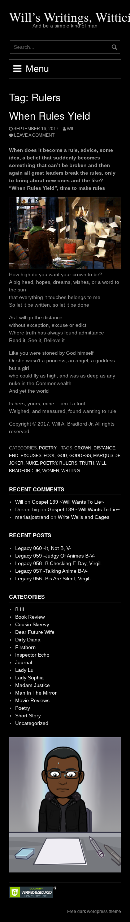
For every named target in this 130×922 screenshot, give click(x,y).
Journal (23, 662)
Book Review (30, 617)
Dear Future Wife (35, 632)
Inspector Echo (32, 655)
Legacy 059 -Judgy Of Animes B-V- (55, 556)
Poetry (48, 448)
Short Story (28, 715)
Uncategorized (31, 723)
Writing (70, 470)
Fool (49, 455)
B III (19, 609)
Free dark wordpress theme (94, 911)
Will (72, 128)
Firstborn (25, 647)
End (13, 455)
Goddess (80, 455)
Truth (86, 463)
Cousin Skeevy (32, 624)
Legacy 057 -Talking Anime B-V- (51, 571)
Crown (82, 448)
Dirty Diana (27, 640)
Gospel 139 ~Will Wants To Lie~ (68, 502)
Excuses (31, 455)
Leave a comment (34, 135)
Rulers (68, 463)
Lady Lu (24, 670)
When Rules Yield (49, 115)
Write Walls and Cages (83, 517)
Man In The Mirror (36, 693)
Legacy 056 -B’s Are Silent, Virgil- (53, 578)
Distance (104, 448)
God (62, 455)
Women (50, 470)
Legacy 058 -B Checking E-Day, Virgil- (58, 563)
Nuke (32, 463)
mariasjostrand (32, 517)
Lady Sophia (29, 677)
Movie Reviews (32, 700)
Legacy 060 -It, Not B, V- (43, 548)
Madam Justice (32, 685)
